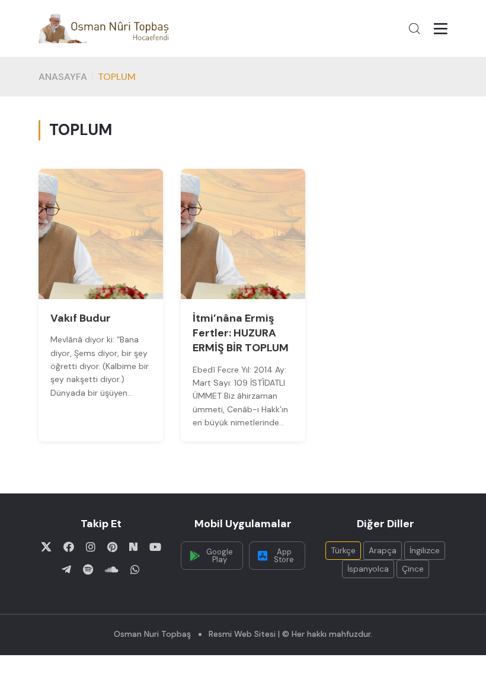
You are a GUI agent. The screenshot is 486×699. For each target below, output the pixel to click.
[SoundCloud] (112, 569)
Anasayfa (63, 76)
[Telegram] (66, 569)
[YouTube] (155, 546)
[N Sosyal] (133, 546)
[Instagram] (90, 546)
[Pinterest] (112, 546)
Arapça (383, 550)
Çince (413, 568)
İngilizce (425, 550)
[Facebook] (68, 546)
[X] (46, 546)
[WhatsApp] (135, 569)
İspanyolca (368, 568)
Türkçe (343, 550)
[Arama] (414, 28)
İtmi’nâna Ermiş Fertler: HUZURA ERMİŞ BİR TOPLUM (241, 333)
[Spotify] (88, 569)
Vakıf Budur (80, 318)
